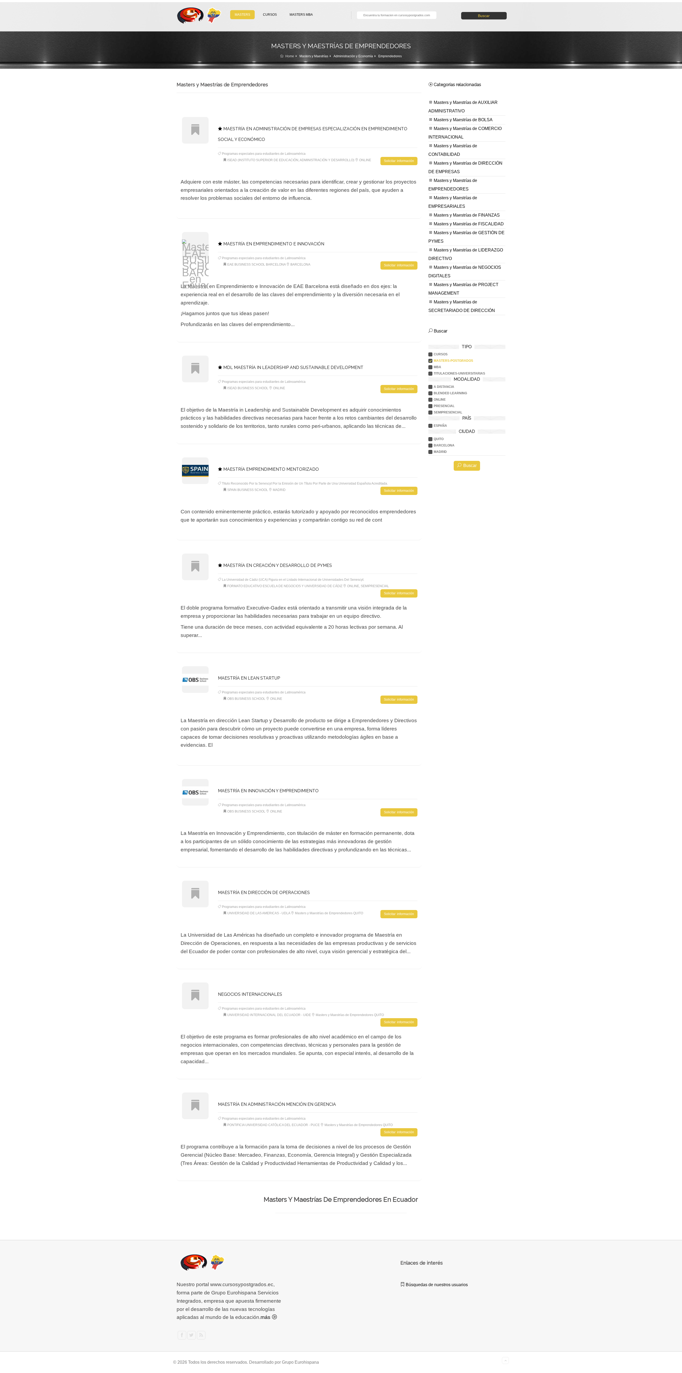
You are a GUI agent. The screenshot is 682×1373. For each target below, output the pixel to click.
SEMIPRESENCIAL (448, 412)
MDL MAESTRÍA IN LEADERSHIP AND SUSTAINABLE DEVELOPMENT (292, 367)
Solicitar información (399, 161)
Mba (437, 367)
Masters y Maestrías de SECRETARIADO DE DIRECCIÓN (461, 306)
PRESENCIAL (444, 406)
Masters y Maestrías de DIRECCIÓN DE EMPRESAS (465, 167)
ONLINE (440, 399)
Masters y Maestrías (313, 56)
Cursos (441, 354)
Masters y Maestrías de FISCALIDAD (468, 224)
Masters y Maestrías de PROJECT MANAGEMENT (463, 288)
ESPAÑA (440, 426)
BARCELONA (444, 445)
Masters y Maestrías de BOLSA (463, 119)
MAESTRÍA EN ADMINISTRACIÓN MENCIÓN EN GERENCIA (277, 1104)
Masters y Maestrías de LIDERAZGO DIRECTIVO (465, 254)
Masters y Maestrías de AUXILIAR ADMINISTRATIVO (463, 106)
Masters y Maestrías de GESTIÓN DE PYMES (466, 236)
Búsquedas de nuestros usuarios (436, 1284)
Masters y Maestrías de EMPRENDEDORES (452, 184)
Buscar (484, 16)
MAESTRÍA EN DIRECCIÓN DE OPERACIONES (264, 892)
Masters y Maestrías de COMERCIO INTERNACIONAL (465, 132)
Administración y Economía (353, 56)
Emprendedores (390, 56)
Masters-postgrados (453, 361)
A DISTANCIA (444, 387)
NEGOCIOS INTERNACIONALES (250, 994)
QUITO (439, 439)
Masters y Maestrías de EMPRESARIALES (452, 202)
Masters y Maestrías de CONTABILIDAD (452, 150)
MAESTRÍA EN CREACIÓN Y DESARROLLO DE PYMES (277, 565)
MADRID (440, 452)
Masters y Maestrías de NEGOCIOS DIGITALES (464, 271)
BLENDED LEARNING (450, 393)
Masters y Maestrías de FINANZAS (466, 215)
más (266, 1317)
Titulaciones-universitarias (459, 373)
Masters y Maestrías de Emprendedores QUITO (329, 913)
